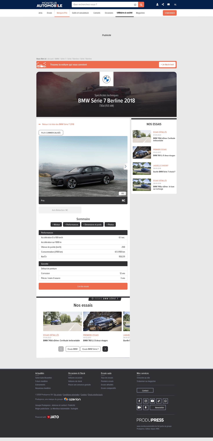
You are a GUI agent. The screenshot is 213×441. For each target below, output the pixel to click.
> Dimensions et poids (92, 224)
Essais (49, 12)
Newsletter (159, 407)
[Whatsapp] (165, 401)
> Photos (110, 224)
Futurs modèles (41, 381)
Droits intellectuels (95, 394)
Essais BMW (73, 349)
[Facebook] (139, 401)
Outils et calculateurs (80, 12)
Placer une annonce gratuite (79, 384)
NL (175, 4)
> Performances (71, 224)
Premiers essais (107, 381)
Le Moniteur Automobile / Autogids (64, 408)
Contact (145, 390)
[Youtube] (152, 401)
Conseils (96, 12)
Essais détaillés (107, 384)
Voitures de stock (75, 381)
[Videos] (139, 407)
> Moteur (56, 224)
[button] (126, 166)
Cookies (84, 394)
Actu (40, 12)
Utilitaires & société (124, 12)
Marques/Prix (62, 12)
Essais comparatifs (108, 388)
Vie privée (58, 394)
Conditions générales (71, 394)
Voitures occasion (75, 377)
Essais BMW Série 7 (90, 349)
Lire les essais (83, 286)
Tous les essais (107, 377)
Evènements (40, 384)
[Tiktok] (158, 401)
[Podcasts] (145, 407)
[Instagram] (145, 401)
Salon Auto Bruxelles (43, 377)
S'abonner (170, 12)
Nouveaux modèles (43, 388)
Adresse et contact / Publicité (63, 405)
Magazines (140, 12)
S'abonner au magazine (146, 381)
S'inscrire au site (143, 377)
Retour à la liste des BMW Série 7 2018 (58, 124)
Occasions (109, 12)
